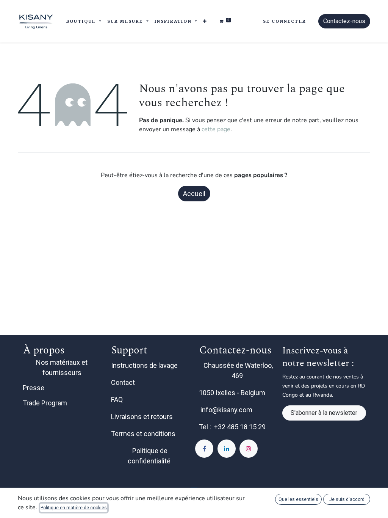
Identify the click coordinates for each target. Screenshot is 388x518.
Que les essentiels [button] (298, 499)
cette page (216, 129)
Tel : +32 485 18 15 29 (232, 427)
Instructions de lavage (145, 365)
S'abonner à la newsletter (324, 412)
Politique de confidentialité (150, 456)
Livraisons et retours (142, 417)
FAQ (117, 399)
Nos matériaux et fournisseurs (62, 367)
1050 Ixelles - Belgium (233, 393)
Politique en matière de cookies (74, 507)
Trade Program (45, 403)
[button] (205, 21)
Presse (33, 388)
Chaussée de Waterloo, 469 (238, 370)
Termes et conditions (144, 434)
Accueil (194, 194)
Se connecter (284, 21)
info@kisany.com (226, 410)
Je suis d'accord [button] (347, 499)
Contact (123, 382)
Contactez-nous (344, 21)
